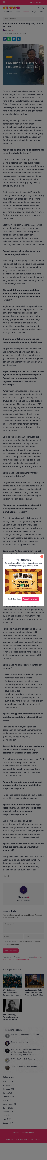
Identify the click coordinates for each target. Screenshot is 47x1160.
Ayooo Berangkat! (30, 599)
